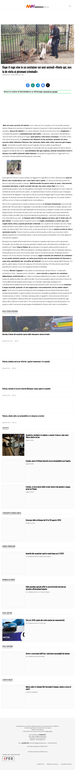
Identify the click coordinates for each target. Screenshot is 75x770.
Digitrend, (4, 341)
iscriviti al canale (50, 92)
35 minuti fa (10, 341)
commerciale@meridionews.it (37, 743)
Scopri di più (48, 731)
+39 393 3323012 (52, 743)
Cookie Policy (66, 764)
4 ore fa (8, 422)
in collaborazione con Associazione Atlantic (39, 556)
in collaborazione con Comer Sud (36, 623)
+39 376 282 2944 (40, 739)
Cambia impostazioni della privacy (37, 751)
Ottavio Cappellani (32, 692)
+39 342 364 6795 (41, 738)
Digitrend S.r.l (44, 746)
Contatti (40, 764)
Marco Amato (31, 523)
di (26, 523)
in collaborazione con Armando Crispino (38, 592)
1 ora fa (8, 368)
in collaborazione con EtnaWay (36, 656)
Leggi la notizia (30, 440)
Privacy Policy (52, 764)
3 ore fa (8, 395)
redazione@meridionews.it (39, 736)
